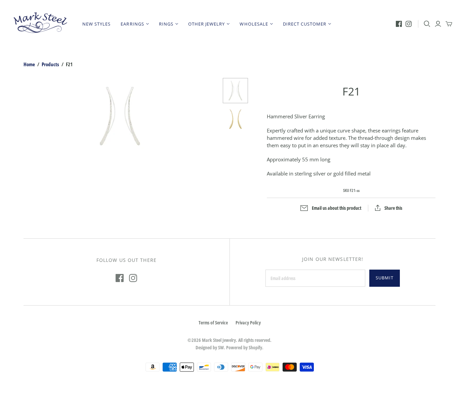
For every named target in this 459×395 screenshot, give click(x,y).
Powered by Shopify (244, 347)
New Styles (96, 24)
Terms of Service (213, 322)
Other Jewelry (206, 24)
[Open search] (427, 24)
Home (29, 64)
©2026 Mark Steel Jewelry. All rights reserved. (229, 340)
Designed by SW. (210, 347)
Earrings (132, 24)
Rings (166, 24)
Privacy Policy (248, 322)
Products (50, 64)
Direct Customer (305, 24)
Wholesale (254, 24)
